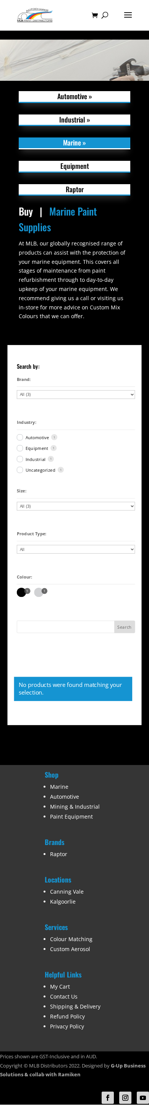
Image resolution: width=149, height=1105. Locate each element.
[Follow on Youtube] (143, 1098)
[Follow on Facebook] (108, 1098)
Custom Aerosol (70, 949)
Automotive (37, 437)
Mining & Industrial (75, 806)
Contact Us (64, 996)
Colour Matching (71, 939)
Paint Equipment (71, 816)
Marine (59, 786)
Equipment (36, 448)
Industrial (35, 459)
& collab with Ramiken (52, 1074)
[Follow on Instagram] (125, 1098)
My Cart (60, 986)
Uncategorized (40, 470)
